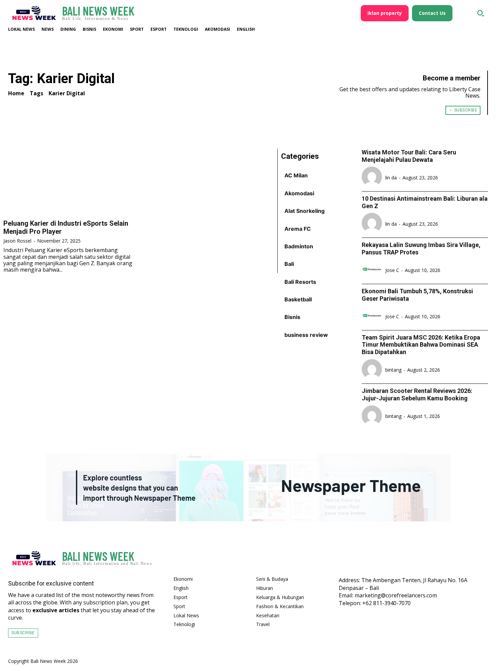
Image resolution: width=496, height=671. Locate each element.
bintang (393, 370)
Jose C (392, 270)
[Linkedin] (480, 560)
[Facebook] (441, 560)
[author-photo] (373, 177)
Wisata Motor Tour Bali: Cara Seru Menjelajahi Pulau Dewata (409, 156)
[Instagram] (460, 560)
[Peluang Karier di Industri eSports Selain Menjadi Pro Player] (69, 182)
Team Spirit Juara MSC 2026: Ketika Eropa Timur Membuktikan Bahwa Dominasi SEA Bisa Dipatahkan (421, 344)
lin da (391, 177)
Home (16, 93)
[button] (480, 13)
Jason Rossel (17, 241)
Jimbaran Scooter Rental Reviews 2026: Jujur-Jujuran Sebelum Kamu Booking (417, 394)
